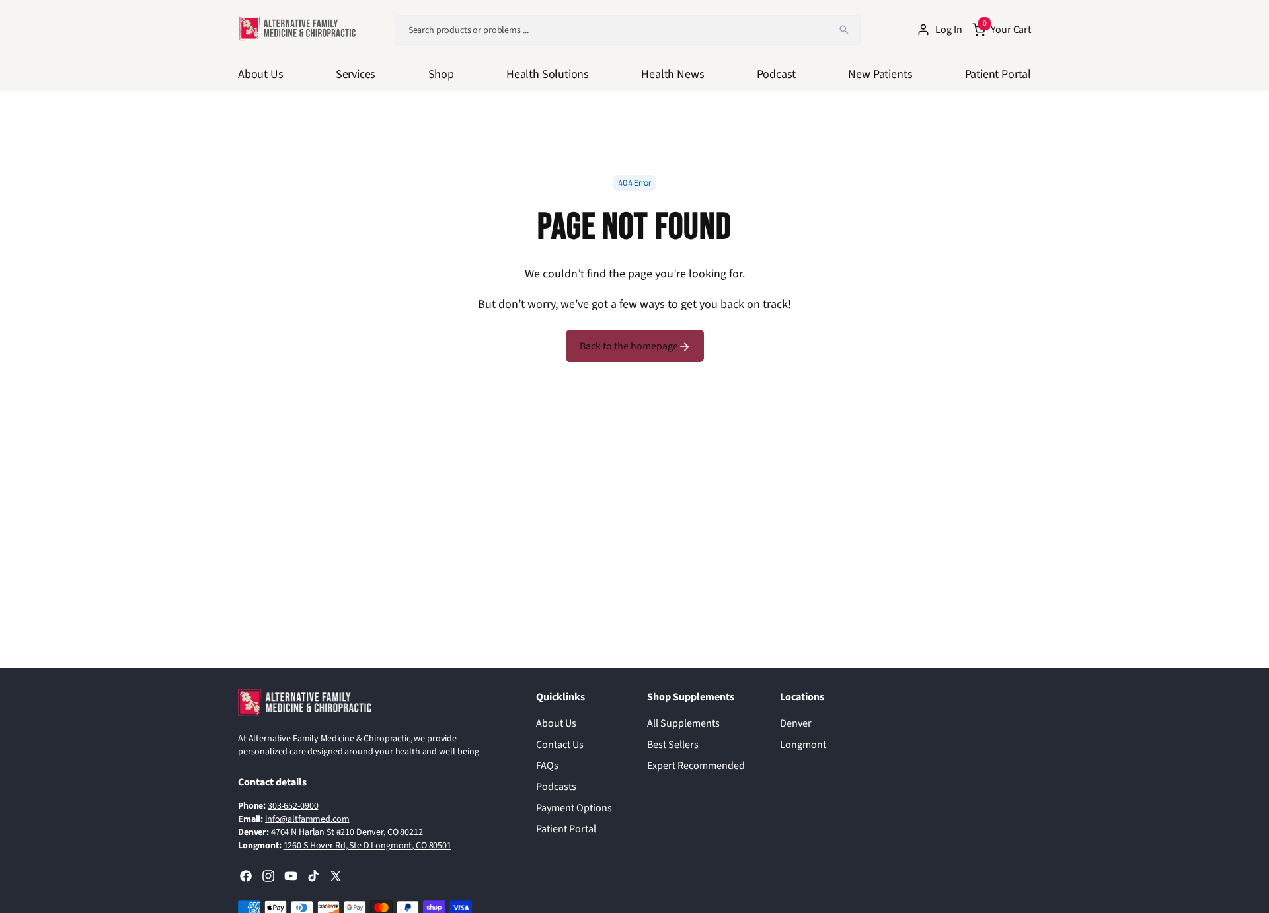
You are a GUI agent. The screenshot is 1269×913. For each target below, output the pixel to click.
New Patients (880, 74)
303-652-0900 (293, 806)
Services (356, 74)
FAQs (547, 765)
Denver (796, 723)
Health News (672, 74)
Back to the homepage (630, 346)
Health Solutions (547, 74)
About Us (261, 74)
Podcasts (556, 787)
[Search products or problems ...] (844, 30)
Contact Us (560, 744)
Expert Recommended (696, 765)
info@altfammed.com (307, 819)
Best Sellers (673, 744)
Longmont (803, 744)
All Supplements (683, 723)
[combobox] (628, 30)
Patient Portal (998, 74)
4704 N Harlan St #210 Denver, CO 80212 (347, 832)
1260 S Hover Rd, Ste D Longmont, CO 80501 (367, 845)
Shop (441, 74)
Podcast (776, 74)
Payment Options (574, 808)
